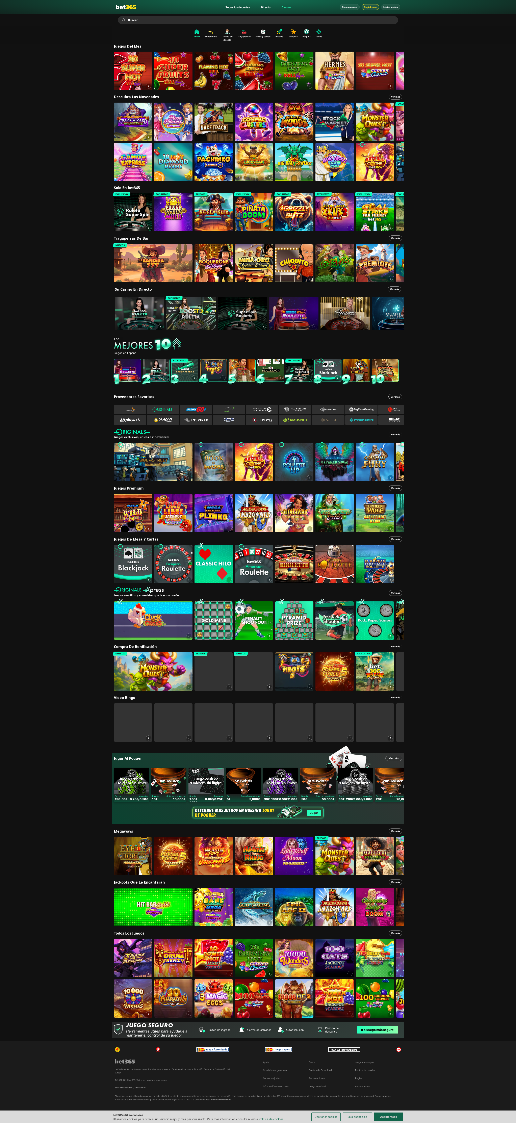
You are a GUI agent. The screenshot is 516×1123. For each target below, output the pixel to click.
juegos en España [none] (125, 353)
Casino (286, 7)
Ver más (395, 96)
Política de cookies (271, 1119)
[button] (148, 86)
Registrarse (370, 7)
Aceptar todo (388, 1116)
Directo (265, 7)
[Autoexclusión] (158, 1049)
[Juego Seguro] (212, 1049)
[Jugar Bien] (278, 1049)
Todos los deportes (238, 7)
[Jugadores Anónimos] (117, 1049)
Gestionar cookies (326, 1116)
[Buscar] (123, 20)
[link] (133, 71)
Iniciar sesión (390, 7)
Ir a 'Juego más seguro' (377, 1030)
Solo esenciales (357, 1116)
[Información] (160, 326)
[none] (259, 344)
